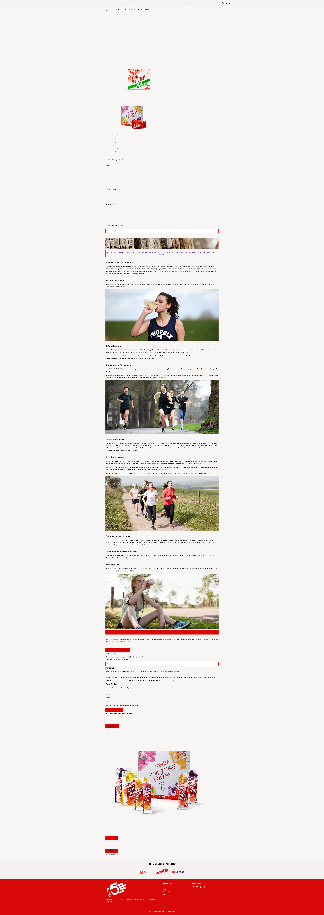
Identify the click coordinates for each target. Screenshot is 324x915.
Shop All (108, 235)
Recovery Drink (175, 445)
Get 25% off (110, 669)
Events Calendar (113, 175)
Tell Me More (123, 650)
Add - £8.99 (111, 838)
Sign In (110, 157)
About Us (111, 208)
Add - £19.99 (112, 726)
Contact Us (112, 217)
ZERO (149, 375)
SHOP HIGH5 (161, 3)
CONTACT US (198, 3)
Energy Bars (186, 350)
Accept (110, 650)
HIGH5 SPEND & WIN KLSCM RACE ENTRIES (142, 3)
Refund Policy (171, 911)
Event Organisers (113, 199)
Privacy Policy (162, 911)
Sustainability (112, 214)
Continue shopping (114, 710)
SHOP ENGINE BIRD (186, 3)
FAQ (164, 889)
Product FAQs (112, 184)
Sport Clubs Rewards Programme (119, 193)
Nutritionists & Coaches (115, 196)
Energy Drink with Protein (113, 540)
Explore (110, 27)
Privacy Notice (168, 680)
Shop (110, 24)
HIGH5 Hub (112, 169)
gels (194, 350)
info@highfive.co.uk (120, 680)
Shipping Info (166, 891)
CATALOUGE (121, 3)
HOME (113, 3)
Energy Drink (145, 356)
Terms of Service (153, 911)
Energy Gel (142, 473)
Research (111, 181)
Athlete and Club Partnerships (117, 211)
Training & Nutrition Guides (116, 172)
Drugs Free (112, 178)
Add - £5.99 (111, 850)
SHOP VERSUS (173, 3)
